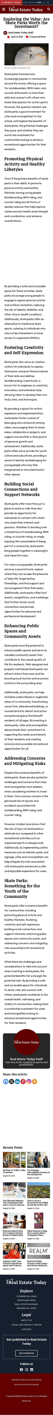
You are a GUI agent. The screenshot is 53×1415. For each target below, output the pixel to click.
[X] (11, 1081)
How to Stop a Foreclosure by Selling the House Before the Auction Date (37, 1203)
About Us (26, 1320)
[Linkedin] (17, 1081)
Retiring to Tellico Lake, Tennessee (14, 1171)
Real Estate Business (26, 1304)
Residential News (26, 1308)
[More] (34, 1081)
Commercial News (37, 37)
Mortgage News (26, 1300)
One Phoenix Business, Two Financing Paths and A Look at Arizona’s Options (14, 1203)
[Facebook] (5, 1081)
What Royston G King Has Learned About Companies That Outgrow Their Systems (38, 1234)
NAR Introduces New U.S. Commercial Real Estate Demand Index (13, 1233)
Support (26, 1329)
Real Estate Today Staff (20, 32)
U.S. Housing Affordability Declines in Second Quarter (38, 1172)
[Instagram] (28, 1081)
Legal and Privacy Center (27, 1325)
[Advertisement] (26, 255)
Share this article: (15, 1074)
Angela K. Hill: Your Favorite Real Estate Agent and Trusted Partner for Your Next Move (13, 1265)
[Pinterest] (23, 1081)
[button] (48, 9)
